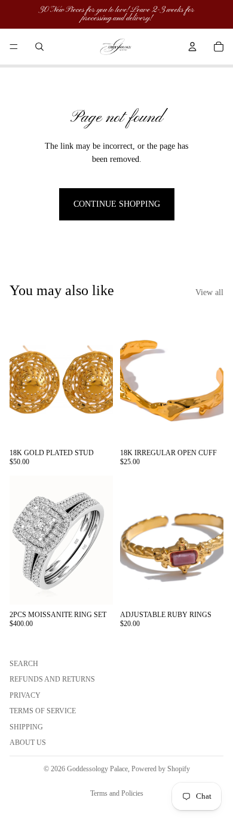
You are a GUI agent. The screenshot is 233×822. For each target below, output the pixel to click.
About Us (28, 742)
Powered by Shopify (160, 769)
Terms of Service (43, 711)
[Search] (39, 46)
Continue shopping (116, 204)
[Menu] (13, 46)
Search (24, 664)
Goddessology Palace (97, 769)
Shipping (26, 726)
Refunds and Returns (52, 679)
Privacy (25, 695)
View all (209, 292)
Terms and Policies (116, 793)
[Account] (192, 46)
